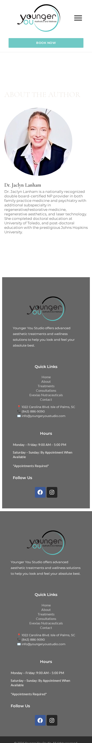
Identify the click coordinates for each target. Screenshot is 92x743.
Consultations (46, 390)
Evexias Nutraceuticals (46, 395)
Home (46, 377)
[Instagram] (52, 492)
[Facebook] (40, 492)
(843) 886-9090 (33, 411)
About (46, 381)
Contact (46, 399)
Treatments (46, 386)
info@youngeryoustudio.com (43, 416)
